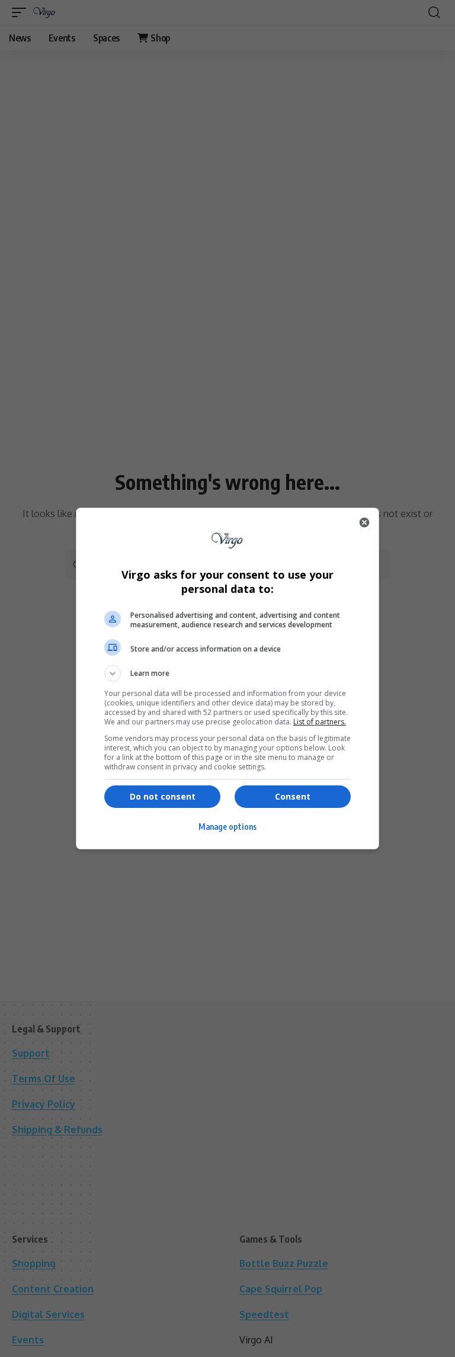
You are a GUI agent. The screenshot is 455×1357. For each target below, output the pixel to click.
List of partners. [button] (319, 722)
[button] (227, 673)
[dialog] (227, 678)
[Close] (364, 522)
